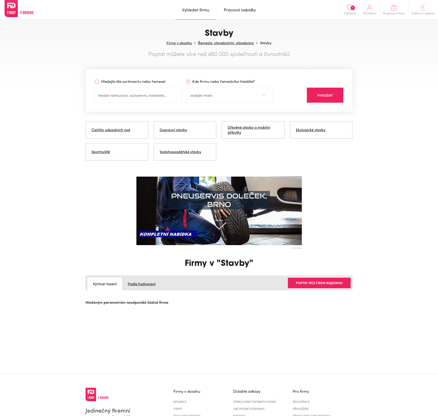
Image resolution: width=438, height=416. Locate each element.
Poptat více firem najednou (319, 282)
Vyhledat (325, 95)
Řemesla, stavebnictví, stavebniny (226, 42)
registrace (301, 401)
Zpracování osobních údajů (254, 401)
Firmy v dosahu (179, 42)
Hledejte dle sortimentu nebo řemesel (132, 81)
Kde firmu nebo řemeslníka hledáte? (223, 81)
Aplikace (179, 401)
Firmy (177, 408)
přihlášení (301, 408)
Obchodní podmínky (249, 408)
